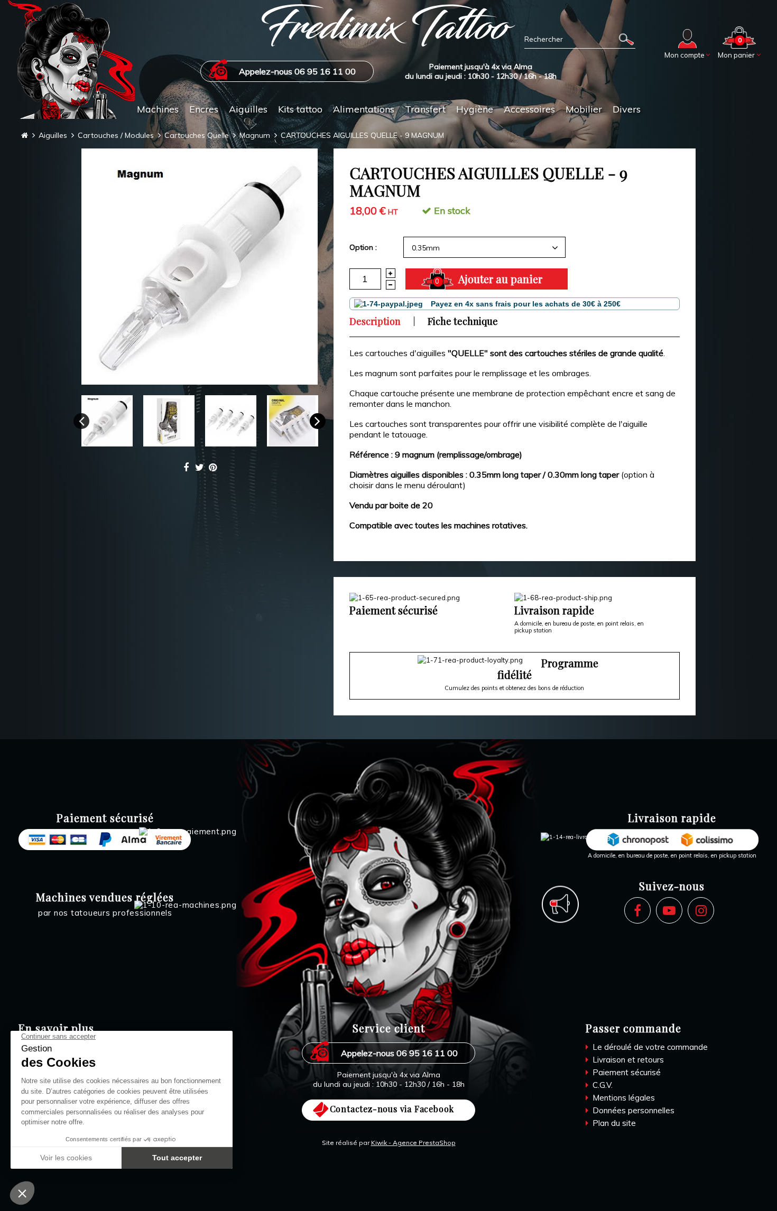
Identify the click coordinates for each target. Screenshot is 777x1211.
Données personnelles (632, 1110)
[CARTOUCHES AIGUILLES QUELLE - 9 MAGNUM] (199, 266)
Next (318, 421)
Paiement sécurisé (625, 1072)
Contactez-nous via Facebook (392, 1108)
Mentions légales (622, 1098)
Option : (363, 247)
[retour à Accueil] (24, 135)
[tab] (381, 321)
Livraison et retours (627, 1060)
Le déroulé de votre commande (649, 1047)
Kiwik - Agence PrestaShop (413, 1143)
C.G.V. (601, 1085)
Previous (81, 421)
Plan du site (613, 1123)
